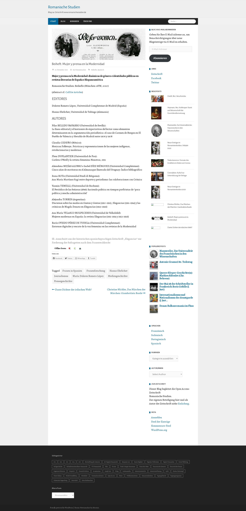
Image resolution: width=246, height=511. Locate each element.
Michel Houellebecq (71, 476)
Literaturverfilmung (155, 471)
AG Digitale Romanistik (111, 462)
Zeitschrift (156, 74)
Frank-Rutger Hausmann (127, 467)
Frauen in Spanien (72, 270)
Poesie (120, 476)
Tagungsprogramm (176, 476)
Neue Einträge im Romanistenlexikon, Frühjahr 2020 (177, 145)
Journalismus (61, 276)
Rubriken (74, 21)
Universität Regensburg (60, 480)
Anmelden (156, 417)
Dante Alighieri (138, 462)
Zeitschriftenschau (87, 480)
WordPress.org (159, 430)
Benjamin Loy (126, 462)
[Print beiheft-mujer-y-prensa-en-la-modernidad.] (80, 248)
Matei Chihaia (58, 476)
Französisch (157, 331)
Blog (63, 21)
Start (53, 21)
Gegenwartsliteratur (59, 471)
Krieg (116, 471)
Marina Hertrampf (178, 471)
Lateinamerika (126, 471)
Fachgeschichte (58, 467)
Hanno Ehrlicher (118, 270)
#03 (67, 462)
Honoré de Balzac (84, 471)
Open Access (111, 476)
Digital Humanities (168, 462)
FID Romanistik (96, 467)
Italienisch (157, 335)
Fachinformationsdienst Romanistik (76, 467)
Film (106, 467)
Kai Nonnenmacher (79, 70)
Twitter (155, 82)
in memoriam (97, 471)
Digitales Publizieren (153, 462)
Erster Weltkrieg (183, 462)
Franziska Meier (144, 467)
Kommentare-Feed (161, 425)
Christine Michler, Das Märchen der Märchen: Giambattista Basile (126, 291)
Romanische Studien (64, 7)
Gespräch (72, 471)
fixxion (114, 467)
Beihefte (94, 70)
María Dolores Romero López (88, 276)
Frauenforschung (95, 270)
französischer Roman (176, 467)
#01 (55, 462)
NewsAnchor (85, 508)
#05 (80, 462)
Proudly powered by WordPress (61, 508)
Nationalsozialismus (97, 476)
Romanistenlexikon (147, 476)
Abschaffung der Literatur (92, 462)
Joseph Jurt (108, 471)
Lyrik (167, 471)
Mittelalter (84, 476)
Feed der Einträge (160, 421)
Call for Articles (73, 92)
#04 (73, 462)
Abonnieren (160, 58)
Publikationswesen (132, 476)
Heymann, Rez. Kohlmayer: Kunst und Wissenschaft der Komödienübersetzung (179, 110)
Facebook (156, 78)
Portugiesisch (158, 339)
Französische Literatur (159, 467)
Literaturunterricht (140, 471)
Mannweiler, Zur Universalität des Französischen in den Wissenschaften (179, 128)
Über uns (87, 21)
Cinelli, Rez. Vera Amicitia (176, 96)
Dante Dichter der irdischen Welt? (73, 289)
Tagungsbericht (161, 476)
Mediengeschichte (117, 276)
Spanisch (101, 70)
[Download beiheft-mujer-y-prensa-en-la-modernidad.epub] (75, 248)
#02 (61, 462)
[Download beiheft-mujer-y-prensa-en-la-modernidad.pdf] (70, 248)
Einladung (183, 403)
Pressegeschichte (63, 281)
